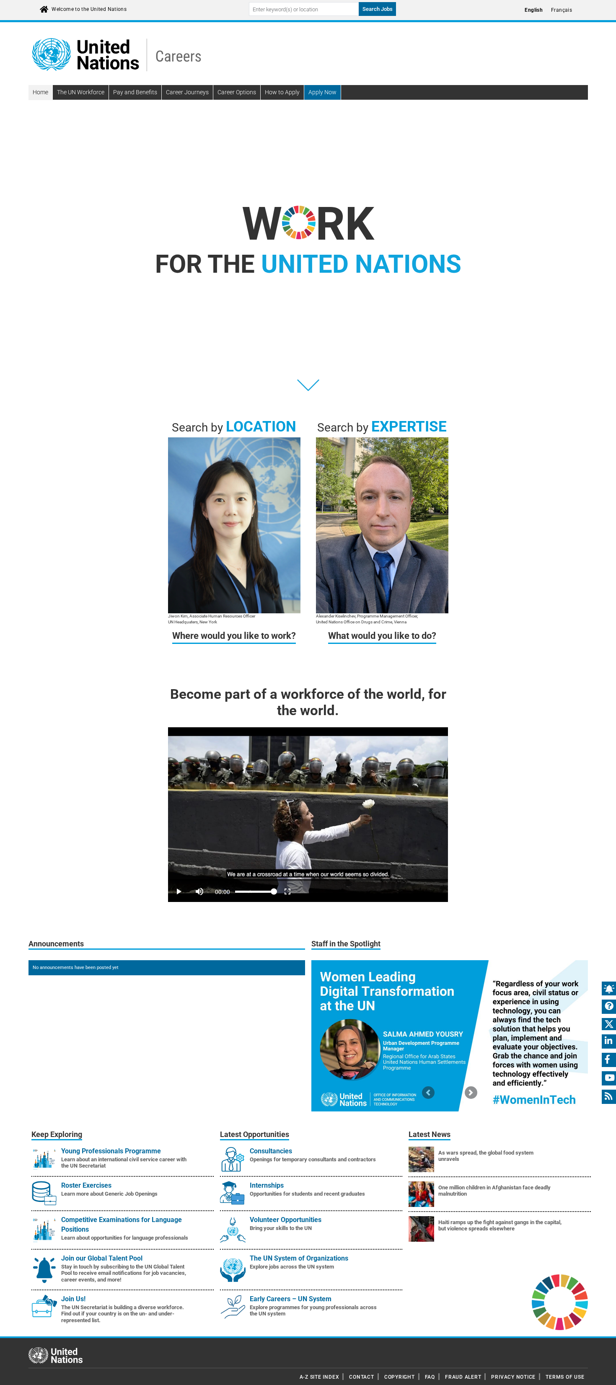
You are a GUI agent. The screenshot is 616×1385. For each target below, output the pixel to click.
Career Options (236, 92)
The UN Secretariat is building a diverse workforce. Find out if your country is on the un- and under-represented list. (122, 1313)
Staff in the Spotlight (345, 944)
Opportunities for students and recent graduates (307, 1194)
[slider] (308, 880)
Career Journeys (187, 92)
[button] (428, 1092)
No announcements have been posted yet (76, 967)
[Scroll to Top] (602, 1372)
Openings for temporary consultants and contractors (313, 1159)
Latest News (429, 1134)
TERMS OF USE (565, 1377)
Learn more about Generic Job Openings (109, 1194)
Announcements (56, 944)
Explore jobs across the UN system (292, 1267)
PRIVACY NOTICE (513, 1377)
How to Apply (282, 92)
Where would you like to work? (234, 635)
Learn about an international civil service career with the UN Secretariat (123, 1162)
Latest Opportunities (254, 1134)
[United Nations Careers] (116, 54)
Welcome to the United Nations (89, 9)
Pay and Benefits (135, 92)
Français (561, 10)
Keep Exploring (56, 1134)
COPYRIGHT (399, 1377)
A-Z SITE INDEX (319, 1377)
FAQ (430, 1377)
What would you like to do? (382, 635)
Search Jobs (377, 9)
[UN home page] (55, 1354)
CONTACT (361, 1377)
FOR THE (308, 264)
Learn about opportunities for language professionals (124, 1238)
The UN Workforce (80, 92)
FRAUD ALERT (463, 1377)
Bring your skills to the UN (281, 1228)
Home (40, 92)
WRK (308, 224)
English (534, 10)
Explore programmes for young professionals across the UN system (313, 1310)
